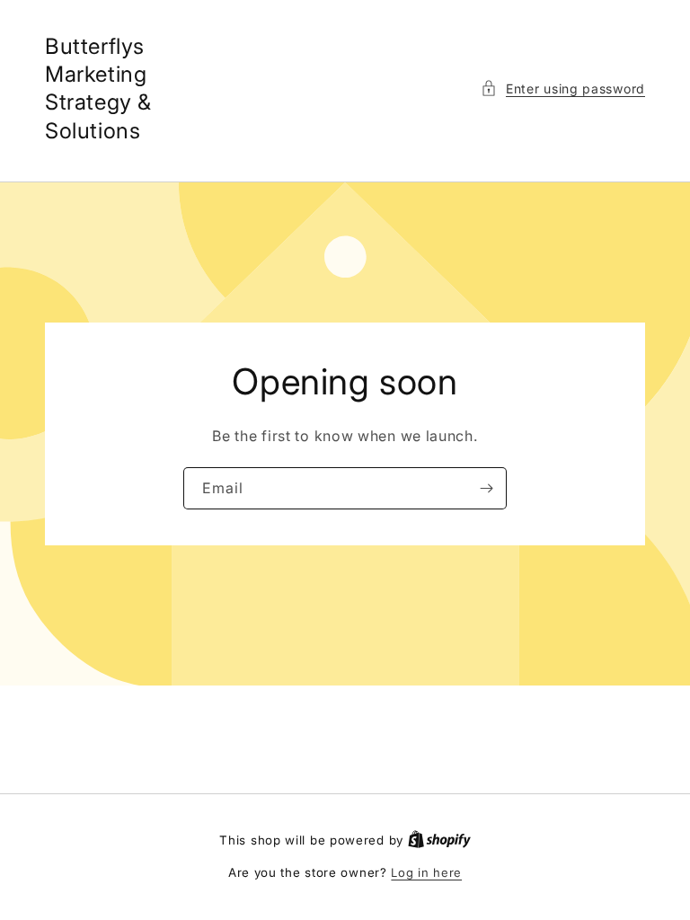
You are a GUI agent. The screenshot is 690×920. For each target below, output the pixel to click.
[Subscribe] (486, 488)
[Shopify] (439, 840)
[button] (563, 88)
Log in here (426, 872)
